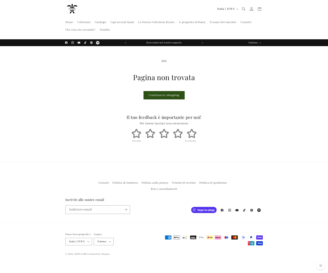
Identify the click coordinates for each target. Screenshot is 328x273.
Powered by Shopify (99, 254)
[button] (244, 9)
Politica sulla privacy (155, 183)
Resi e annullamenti (164, 189)
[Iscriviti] (126, 209)
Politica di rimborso (125, 183)
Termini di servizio (184, 183)
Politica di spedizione (213, 183)
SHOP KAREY (81, 254)
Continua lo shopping (164, 95)
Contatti (103, 183)
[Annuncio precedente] (125, 42)
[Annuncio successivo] (202, 42)
